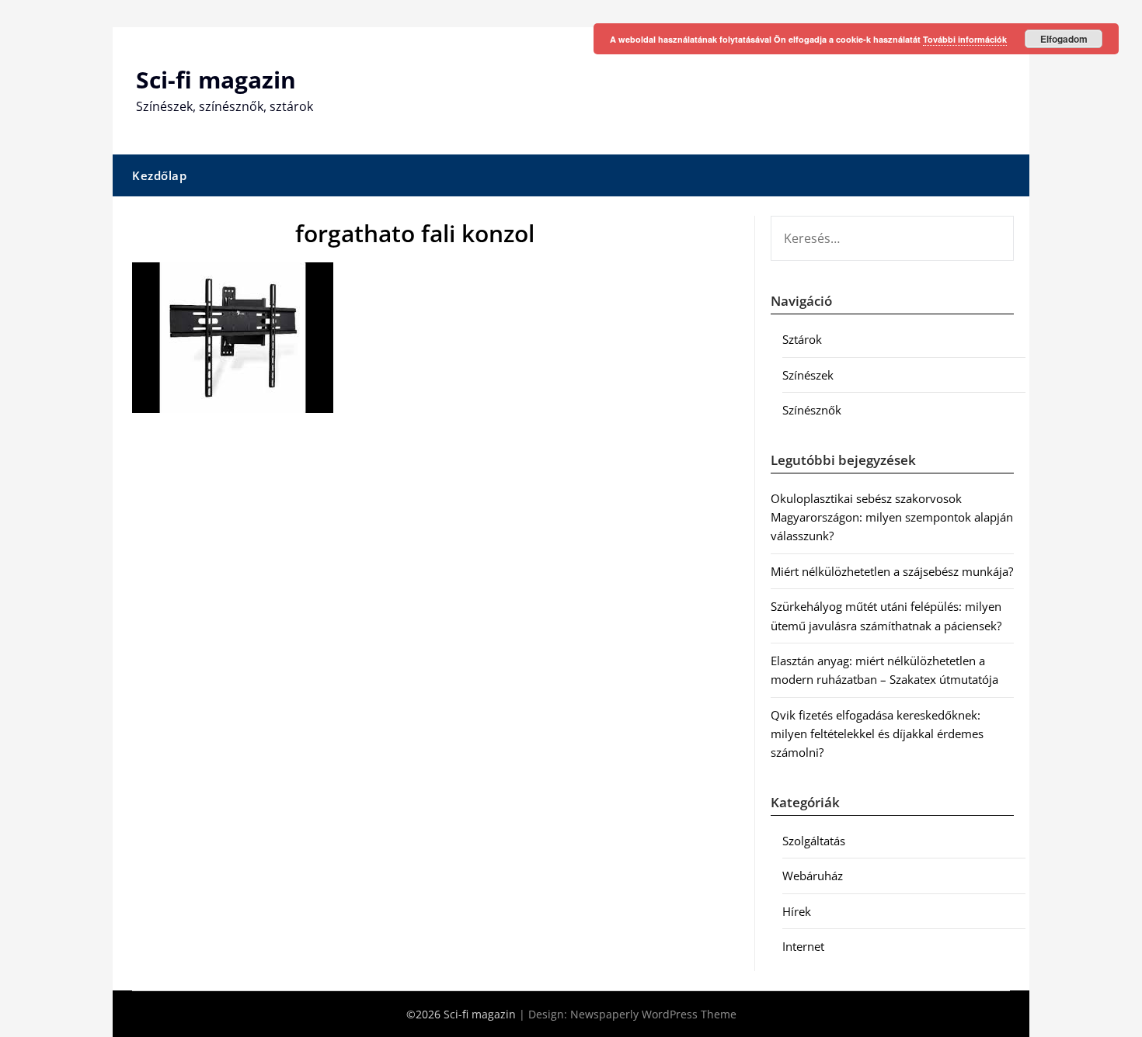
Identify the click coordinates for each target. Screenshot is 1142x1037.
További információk (965, 39)
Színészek (808, 375)
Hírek (796, 911)
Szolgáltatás (813, 840)
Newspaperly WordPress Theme (653, 1014)
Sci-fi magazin (216, 79)
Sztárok (802, 339)
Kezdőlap (159, 175)
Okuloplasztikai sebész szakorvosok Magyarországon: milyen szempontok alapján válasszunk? (892, 517)
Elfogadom (1064, 39)
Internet (803, 946)
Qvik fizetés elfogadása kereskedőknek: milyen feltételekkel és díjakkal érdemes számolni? (877, 734)
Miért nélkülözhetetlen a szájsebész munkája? (892, 571)
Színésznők (811, 410)
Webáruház (812, 875)
